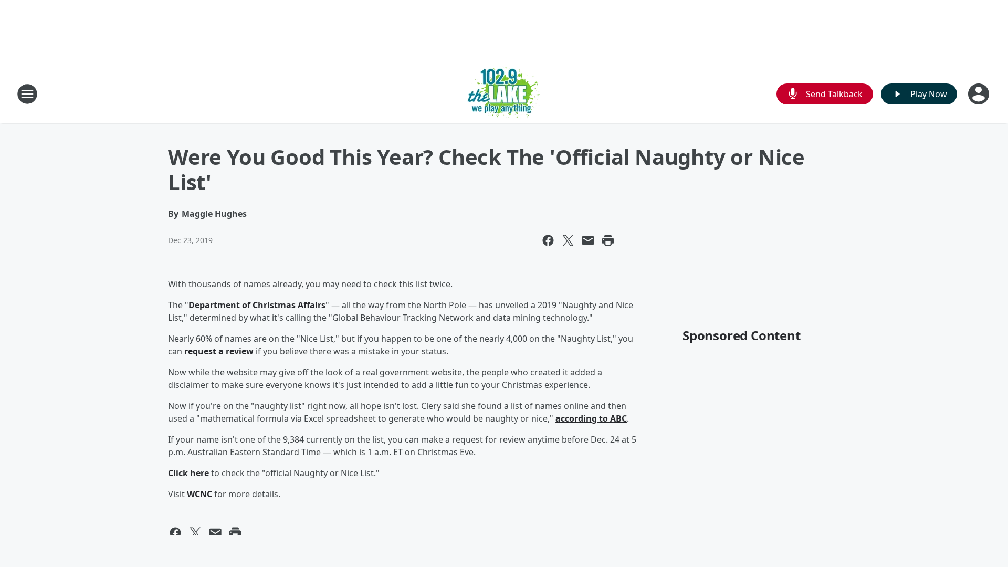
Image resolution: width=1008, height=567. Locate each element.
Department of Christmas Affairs (257, 305)
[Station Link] (504, 93)
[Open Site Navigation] (27, 93)
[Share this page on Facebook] (548, 240)
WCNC (199, 494)
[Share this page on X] (568, 240)
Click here (188, 473)
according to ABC (591, 418)
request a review (219, 351)
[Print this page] (608, 240)
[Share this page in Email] (588, 240)
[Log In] (979, 93)
